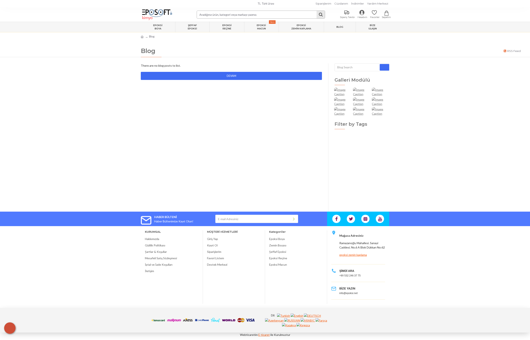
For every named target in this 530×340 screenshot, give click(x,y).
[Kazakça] (289, 325)
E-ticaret (264, 334)
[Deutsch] (312, 315)
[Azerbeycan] (274, 320)
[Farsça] (321, 320)
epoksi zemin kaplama (353, 255)
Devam (231, 75)
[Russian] (292, 320)
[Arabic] (308, 320)
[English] (297, 315)
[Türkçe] (283, 315)
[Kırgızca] (303, 325)
